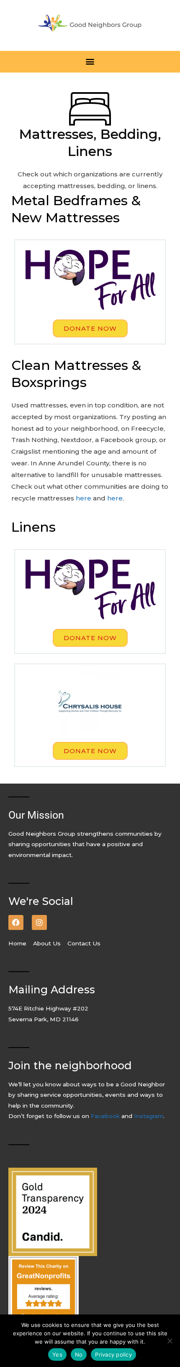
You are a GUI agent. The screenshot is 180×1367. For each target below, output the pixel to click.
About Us (47, 943)
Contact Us (83, 943)
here (83, 498)
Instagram (148, 1116)
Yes (57, 1354)
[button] (90, 61)
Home (19, 943)
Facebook (106, 1116)
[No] (169, 1341)
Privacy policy (113, 1354)
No (79, 1354)
